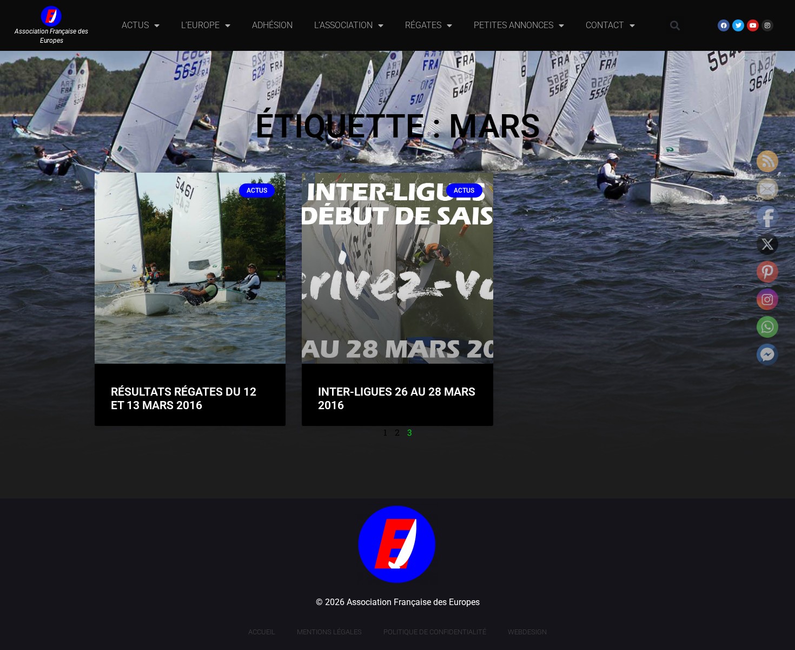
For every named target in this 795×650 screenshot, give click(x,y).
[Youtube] (753, 25)
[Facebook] (724, 25)
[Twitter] (738, 25)
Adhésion (272, 25)
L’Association (343, 25)
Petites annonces (513, 25)
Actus (135, 25)
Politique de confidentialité (434, 632)
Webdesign (527, 632)
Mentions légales (329, 632)
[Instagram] (767, 25)
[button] (675, 25)
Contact (605, 25)
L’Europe (200, 25)
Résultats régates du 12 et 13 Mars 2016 (183, 398)
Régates (423, 25)
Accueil (261, 632)
